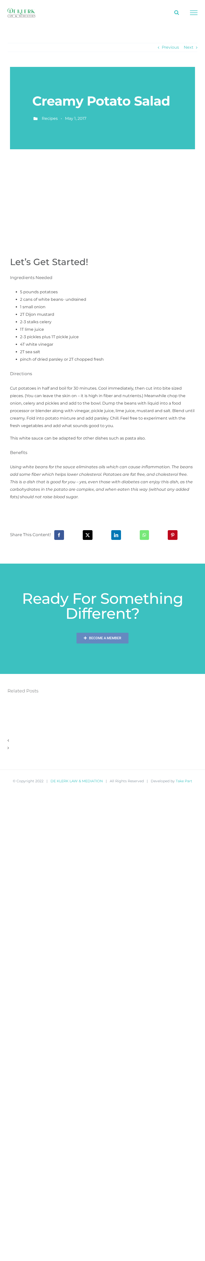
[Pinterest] (172, 535)
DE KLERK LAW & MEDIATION (76, 781)
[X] (88, 535)
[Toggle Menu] (193, 12)
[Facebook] (59, 535)
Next (189, 47)
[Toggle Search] (176, 12)
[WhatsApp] (144, 535)
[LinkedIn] (116, 535)
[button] (103, 740)
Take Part (184, 781)
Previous (170, 47)
